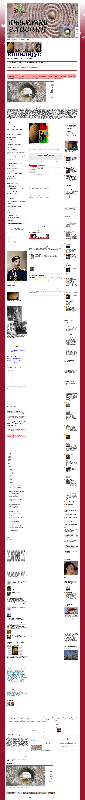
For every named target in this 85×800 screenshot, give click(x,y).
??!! (7, 196)
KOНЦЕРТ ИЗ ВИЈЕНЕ (11, 171)
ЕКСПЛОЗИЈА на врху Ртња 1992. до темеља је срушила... (15, 489)
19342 (23, 540)
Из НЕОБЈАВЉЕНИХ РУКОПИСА (71, 176)
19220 (12, 540)
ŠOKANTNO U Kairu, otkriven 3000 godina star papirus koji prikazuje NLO (19, 582)
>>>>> (69, 212)
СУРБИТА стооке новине (70, 254)
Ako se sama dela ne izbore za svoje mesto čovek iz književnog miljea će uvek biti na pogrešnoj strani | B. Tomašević (16, 181)
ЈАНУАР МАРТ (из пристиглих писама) (14, 141)
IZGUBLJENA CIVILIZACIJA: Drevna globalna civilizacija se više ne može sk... (19, 636)
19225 (16, 540)
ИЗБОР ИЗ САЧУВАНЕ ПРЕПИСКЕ (13, 131)
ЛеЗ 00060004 (17, 549)
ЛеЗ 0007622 (23, 562)
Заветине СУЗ (68, 267)
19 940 (22, 539)
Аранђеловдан (68, 467)
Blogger (54, 797)
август (10, 473)
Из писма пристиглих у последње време (14, 144)
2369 (10, 541)
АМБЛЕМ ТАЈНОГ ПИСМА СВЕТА (56, 78)
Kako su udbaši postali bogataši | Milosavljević (72, 427)
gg (14, 576)
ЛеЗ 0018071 (17, 572)
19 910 (17, 539)
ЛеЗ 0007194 (12, 558)
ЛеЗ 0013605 (12, 570)
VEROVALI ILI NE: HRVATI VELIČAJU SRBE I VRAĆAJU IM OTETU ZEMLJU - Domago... (73, 257)
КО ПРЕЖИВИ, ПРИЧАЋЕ (70, 167)
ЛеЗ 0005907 (12, 549)
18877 (12, 539)
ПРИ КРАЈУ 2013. (10, 159)
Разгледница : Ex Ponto (11, 212)
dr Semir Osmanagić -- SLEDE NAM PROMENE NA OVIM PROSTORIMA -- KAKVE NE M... (73, 457)
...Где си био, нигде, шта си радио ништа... (14, 217)
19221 (14, 540)
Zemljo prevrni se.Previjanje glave (12, 183)
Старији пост (59, 226)
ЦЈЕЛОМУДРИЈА (69, 592)
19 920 (20, 539)
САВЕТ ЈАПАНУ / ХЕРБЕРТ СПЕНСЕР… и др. (15, 188)
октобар (10, 470)
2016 (9, 466)
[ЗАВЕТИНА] (21, 793)
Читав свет (68, 294)
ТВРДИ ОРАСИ (46, 78)
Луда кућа (9, 203)
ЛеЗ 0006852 (23, 555)
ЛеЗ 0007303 (23, 559)
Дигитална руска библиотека (70, 383)
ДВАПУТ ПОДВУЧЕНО (70, 501)
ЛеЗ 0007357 (17, 560)
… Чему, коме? (9, 185)
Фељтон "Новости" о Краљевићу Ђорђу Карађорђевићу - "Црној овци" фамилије (71, 594)
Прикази (27, 78)
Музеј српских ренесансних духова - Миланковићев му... (15, 516)
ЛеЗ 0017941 (17, 571)
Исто (65, 375)
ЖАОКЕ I (8, 122)
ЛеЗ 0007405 (12, 561)
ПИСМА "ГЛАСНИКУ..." (11, 124)
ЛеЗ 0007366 (23, 560)
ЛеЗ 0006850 (17, 555)
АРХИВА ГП (50, 76)
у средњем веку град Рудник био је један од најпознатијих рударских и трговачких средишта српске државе (15, 619)
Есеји (41, 78)
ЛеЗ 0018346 (23, 573)
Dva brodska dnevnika (69, 351)
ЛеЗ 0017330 (23, 570)
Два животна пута (63, 76)
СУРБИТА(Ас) (68, 175)
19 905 (15, 539)
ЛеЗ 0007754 (12, 563)
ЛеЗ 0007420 (17, 561)
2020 (9, 460)
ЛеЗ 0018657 (23, 574)
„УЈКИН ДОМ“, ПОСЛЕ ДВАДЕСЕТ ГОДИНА (14, 173)
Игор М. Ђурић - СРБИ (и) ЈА (35, 254)
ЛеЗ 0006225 (23, 550)
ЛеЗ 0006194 (12, 550)
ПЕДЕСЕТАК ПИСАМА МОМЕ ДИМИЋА (14, 191)
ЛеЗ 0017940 (12, 571)
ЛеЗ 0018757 (12, 575)
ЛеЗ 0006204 (17, 550)
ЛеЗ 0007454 (12, 562)
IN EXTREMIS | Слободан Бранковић (13, 168)
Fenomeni (67, 350)
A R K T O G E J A (33, 266)
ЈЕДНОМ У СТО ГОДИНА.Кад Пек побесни (73, 481)
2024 (9, 454)
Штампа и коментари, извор (12, 78)
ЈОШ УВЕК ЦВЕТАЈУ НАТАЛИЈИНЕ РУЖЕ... (73, 412)
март (10, 480)
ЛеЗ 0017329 (17, 570)
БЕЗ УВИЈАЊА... (10, 139)
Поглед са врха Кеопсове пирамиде (15, 487)
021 (32, 181)
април (10, 479)
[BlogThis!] (46, 188)
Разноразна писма (71, 76)
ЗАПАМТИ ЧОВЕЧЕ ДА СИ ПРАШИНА (14, 215)
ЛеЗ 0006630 (17, 553)
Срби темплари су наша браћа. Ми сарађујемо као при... (15, 505)
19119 (9, 540)
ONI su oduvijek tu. (73, 268)
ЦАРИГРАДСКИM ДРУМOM (70, 231)
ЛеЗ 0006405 (17, 551)
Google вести (68, 322)
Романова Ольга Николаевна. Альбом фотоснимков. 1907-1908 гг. (17, 239)
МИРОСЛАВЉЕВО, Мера (11, 214)
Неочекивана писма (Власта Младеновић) (14, 134)
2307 (8, 541)
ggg (16, 576)
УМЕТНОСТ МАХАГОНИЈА (70, 479)
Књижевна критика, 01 (23, 76)
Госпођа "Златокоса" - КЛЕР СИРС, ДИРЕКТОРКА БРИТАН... (15, 530)
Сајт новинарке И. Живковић (70, 381)
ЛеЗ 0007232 (23, 558)
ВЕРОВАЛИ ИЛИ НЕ (10, 175)
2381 (12, 541)
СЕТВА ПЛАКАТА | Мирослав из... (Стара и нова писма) (17, 201)
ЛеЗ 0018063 (12, 572)
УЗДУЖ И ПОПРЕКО (69, 491)
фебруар (10, 482)
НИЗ (66, 243)
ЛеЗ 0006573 (12, 552)
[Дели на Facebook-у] (48, 188)
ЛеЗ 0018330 (17, 573)
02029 (8, 539)
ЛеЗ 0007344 (12, 560)
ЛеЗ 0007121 (17, 557)
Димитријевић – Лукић (11, 136)
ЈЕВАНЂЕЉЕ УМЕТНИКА (33, 76)
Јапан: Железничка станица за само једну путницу (32, 169)
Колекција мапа (67, 374)
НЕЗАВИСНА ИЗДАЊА (68, 128)
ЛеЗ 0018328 (12, 573)
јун (9, 476)
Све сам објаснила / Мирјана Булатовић (14, 132)
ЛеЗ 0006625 (12, 553)
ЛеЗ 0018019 (23, 571)
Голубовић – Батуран (10, 198)
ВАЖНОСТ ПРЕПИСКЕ (11, 176)
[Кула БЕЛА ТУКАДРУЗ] (10, 793)
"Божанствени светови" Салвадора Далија (16, 517)
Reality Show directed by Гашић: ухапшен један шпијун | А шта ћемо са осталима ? (71, 338)
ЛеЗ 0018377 (17, 574)
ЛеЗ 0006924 (17, 556)
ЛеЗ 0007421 (23, 561)
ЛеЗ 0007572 (17, 562)
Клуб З (67, 402)
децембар (11, 467)
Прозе (37, 78)
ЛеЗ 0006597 (23, 552)
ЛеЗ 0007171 (23, 557)
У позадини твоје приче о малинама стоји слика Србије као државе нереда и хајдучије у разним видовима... (16, 156)
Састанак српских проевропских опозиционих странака (14, 512)
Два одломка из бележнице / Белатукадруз (72, 308)
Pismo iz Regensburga (11, 208)
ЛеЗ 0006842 (12, 555)
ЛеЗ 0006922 (12, 556)
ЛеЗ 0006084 (23, 549)
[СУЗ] (27, 793)
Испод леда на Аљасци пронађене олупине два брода (38, 185)
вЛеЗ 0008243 (17, 541)
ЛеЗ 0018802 (12, 576)
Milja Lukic (32, 262)
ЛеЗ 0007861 (17, 563)
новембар (11, 469)
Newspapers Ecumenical (70, 218)
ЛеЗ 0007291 (17, 559)
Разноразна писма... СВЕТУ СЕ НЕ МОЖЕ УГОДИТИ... (16, 204)
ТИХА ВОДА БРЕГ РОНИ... (12, 137)
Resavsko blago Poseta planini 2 (14, 493)
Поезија (32, 78)
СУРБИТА (67, 306)
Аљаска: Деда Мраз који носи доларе (33, 166)
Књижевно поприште (42, 76)
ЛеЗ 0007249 (12, 559)
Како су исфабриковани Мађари (70, 379)
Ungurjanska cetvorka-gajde (13, 496)
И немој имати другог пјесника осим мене (14, 165)
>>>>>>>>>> (12, 437)
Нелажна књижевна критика (12, 76)
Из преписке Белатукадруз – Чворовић (14, 206)
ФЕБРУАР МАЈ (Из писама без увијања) (14, 142)
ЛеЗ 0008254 (23, 563)
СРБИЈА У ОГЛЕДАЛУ (70, 278)
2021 (9, 459)
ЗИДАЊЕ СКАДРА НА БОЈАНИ (70, 135)
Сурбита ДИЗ (68, 156)
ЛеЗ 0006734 (12, 554)
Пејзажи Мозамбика (69, 454)
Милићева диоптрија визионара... (14, 513)
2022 (9, 457)
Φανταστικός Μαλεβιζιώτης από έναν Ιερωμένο (73, 469)
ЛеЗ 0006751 (23, 554)
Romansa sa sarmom (33, 263)
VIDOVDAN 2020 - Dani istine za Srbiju (18, 607)
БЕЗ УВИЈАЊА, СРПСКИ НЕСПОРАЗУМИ (14, 163)
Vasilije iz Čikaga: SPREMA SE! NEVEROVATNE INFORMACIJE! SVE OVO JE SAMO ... (73, 170)
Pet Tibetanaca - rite (15, 586)
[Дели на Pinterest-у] (49, 188)
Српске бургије (21, 78)
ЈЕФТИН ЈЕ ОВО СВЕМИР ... (12, 190)
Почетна (45, 226)
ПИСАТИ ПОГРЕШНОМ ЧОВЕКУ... (13, 186)
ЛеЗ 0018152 (23, 572)
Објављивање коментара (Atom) (48, 230)
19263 (21, 540)
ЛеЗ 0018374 (12, 574)
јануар (10, 483)
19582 (26, 540)
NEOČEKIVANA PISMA (11, 147)
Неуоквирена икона (69, 504)
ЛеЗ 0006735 (17, 554)
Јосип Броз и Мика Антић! (39, 255)
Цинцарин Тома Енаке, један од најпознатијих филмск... (14, 485)
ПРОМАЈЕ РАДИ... (10, 220)
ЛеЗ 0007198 (17, 558)
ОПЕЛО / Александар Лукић (70, 492)
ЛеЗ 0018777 (17, 575)
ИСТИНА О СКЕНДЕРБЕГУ (12, 170)
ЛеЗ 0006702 (23, 553)
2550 (14, 541)
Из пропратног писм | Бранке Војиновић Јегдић (15, 166)
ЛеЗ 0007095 (23, 556)
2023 (9, 456)
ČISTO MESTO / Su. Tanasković (12, 149)
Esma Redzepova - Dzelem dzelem (18, 630)
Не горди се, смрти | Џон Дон (12, 157)
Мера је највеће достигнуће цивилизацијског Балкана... (14, 507)
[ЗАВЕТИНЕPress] (16, 793)
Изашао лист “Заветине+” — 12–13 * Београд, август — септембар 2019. (71, 220)
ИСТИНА (67, 425)
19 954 (25, 539)
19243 (19, 540)
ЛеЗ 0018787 (23, 575)
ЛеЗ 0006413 (23, 551)
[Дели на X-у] (47, 188)
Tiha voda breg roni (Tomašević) (12, 178)
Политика (21, 417)
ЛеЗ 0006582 (17, 552)
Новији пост (32, 226)
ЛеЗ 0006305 (12, 551)
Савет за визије (68, 434)
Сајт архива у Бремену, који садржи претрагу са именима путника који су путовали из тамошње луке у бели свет (70, 365)
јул (9, 475)
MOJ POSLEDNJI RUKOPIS (12, 193)
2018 (9, 463)
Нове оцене (56, 76)
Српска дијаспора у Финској (14, 521)
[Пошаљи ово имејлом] (45, 188)
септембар (11, 472)
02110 (10, 539)
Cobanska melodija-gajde (13, 495)
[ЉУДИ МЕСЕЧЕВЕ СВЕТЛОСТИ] (19, 793)
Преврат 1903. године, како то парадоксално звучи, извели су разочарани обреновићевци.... (17, 625)
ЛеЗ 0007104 (12, 557)
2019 (9, 462)
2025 (9, 453)
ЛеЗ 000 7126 (22, 541)
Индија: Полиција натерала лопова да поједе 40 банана (32, 173)
